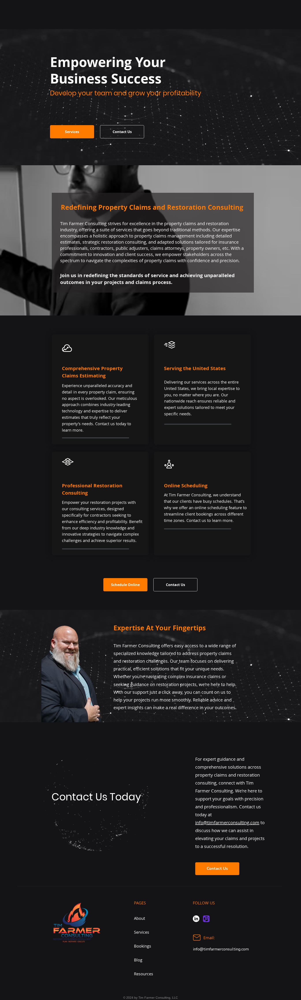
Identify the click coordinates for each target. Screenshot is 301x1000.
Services (141, 932)
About (139, 918)
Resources (143, 973)
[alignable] (206, 918)
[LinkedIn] (196, 918)
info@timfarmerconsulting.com (227, 823)
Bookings (142, 946)
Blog (138, 960)
